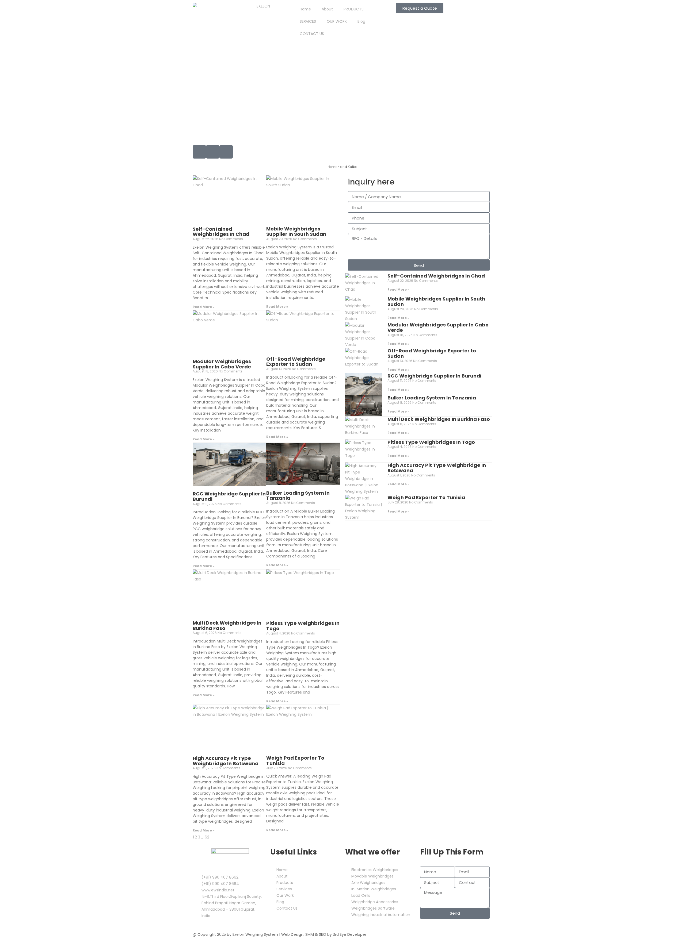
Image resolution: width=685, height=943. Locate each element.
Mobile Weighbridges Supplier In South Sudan (296, 231)
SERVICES (308, 21)
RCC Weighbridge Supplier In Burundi (229, 496)
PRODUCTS (354, 9)
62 (207, 837)
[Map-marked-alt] (226, 152)
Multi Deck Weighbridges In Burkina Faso (227, 625)
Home (305, 9)
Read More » (204, 307)
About (327, 9)
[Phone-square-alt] (212, 152)
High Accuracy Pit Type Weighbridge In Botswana (225, 761)
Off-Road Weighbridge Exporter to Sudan (295, 362)
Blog (361, 21)
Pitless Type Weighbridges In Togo (303, 626)
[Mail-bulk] (199, 152)
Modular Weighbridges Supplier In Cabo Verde (222, 364)
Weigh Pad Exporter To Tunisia (295, 761)
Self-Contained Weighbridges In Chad (221, 232)
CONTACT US (312, 33)
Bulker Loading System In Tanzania (298, 496)
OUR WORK (337, 21)
